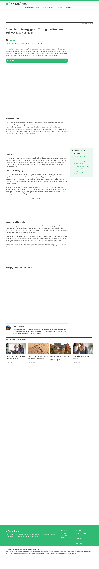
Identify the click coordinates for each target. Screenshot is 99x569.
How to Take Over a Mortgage (60, 356)
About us (63, 533)
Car (43, 7)
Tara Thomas (9, 361)
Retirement (50, 7)
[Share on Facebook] (86, 23)
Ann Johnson (12, 40)
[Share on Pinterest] (90, 23)
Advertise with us (66, 537)
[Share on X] (88, 23)
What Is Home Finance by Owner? (81, 357)
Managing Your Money (32, 7)
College (59, 7)
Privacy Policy (20, 556)
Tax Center (69, 7)
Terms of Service (10, 556)
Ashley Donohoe (77, 361)
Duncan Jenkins (32, 361)
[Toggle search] (92, 4)
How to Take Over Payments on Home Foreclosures (16, 357)
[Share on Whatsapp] (92, 23)
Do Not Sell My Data (83, 559)
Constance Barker (55, 359)
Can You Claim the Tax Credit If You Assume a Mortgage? (38, 357)
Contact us (64, 535)
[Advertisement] (37, 105)
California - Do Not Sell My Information (36, 556)
